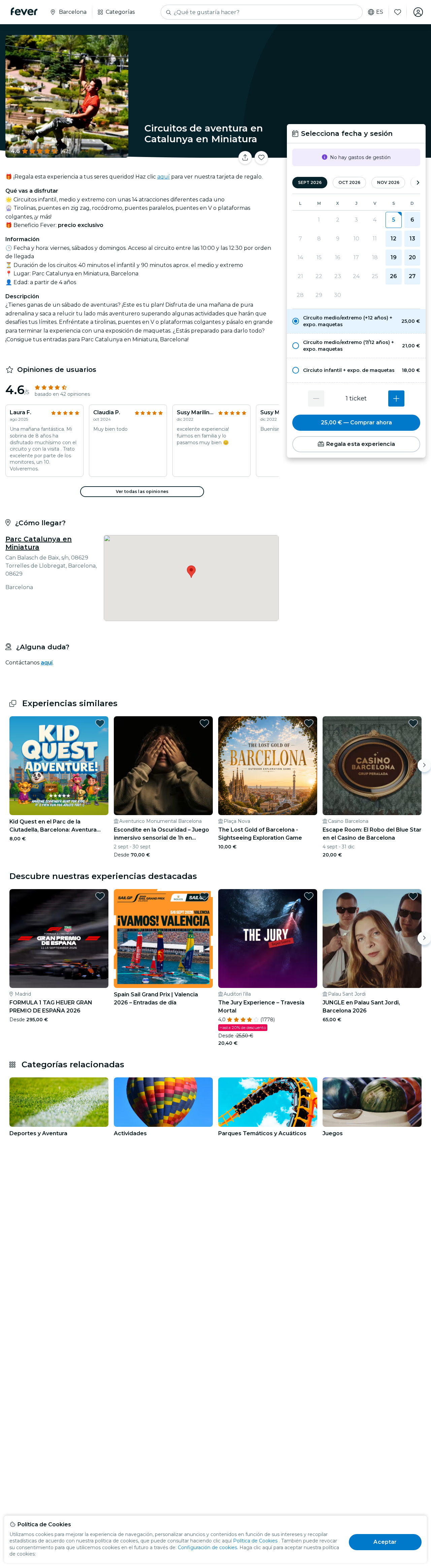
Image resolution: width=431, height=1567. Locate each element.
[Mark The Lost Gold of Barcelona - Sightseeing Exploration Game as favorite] (308, 723)
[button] (356, 321)
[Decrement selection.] (316, 398)
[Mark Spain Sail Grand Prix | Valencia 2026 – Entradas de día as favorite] (204, 896)
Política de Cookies (255, 1541)
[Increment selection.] (396, 398)
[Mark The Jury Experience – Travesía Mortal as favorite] (308, 896)
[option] (356, 321)
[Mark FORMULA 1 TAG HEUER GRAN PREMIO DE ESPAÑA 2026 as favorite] (100, 896)
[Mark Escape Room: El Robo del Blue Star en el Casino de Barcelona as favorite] (413, 723)
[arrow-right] (418, 183)
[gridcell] (393, 220)
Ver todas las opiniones (142, 491)
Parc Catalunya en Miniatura (38, 543)
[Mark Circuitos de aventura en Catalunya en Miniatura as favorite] (261, 157)
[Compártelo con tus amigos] (245, 157)
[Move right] (424, 765)
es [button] (379, 12)
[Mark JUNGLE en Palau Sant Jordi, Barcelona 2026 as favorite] (413, 896)
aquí (163, 177)
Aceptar (385, 1542)
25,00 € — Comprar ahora (356, 422)
